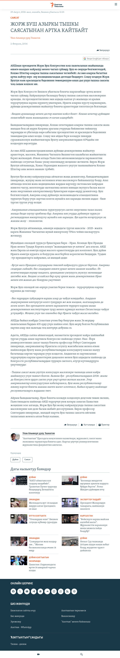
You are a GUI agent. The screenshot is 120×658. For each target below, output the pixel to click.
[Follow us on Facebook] (13, 591)
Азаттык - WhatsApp (21, 627)
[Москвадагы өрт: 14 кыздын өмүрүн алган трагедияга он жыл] (19, 502)
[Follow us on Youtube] (27, 591)
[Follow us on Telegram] (33, 591)
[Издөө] (81, 654)
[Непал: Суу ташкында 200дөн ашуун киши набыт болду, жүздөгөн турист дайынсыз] (70, 541)
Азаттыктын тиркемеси (73, 611)
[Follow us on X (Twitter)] (20, 591)
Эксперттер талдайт (90, 500)
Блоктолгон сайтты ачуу (23, 611)
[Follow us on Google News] (40, 591)
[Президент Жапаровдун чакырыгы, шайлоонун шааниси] (70, 502)
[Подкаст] (74, 591)
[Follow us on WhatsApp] (61, 591)
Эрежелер (16, 622)
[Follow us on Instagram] (54, 591)
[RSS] (67, 591)
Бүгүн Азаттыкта (37, 516)
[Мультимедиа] (38, 654)
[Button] (103, 50)
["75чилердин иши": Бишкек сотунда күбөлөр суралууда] (19, 519)
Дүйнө (32, 477)
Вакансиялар (68, 616)
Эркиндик (34, 500)
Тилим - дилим (18, 644)
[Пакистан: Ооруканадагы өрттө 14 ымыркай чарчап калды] (19, 560)
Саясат (15, 18)
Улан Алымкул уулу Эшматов (25, 38)
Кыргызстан (86, 516)
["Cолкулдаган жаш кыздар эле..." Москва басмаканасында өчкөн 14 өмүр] (19, 541)
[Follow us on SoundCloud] (47, 591)
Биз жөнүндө (17, 616)
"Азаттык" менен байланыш (75, 622)
